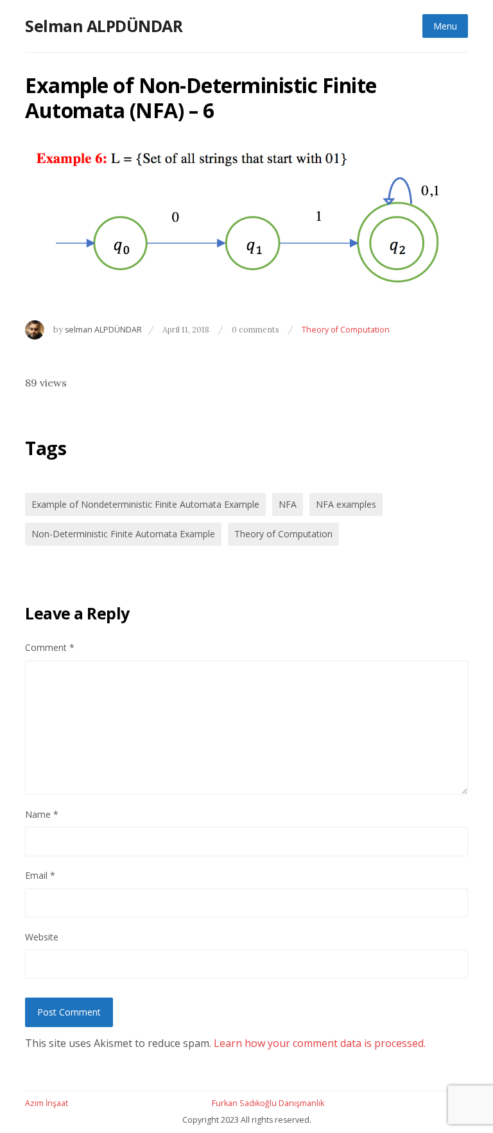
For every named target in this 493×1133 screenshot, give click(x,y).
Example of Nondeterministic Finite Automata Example (145, 504)
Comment (49, 647)
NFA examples (346, 504)
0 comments (256, 329)
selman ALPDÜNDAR (103, 329)
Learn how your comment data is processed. (320, 1043)
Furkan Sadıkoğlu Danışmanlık (268, 1103)
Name (41, 814)
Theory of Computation (346, 329)
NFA (288, 504)
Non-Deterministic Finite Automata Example (123, 534)
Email (40, 875)
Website (41, 937)
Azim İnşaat (46, 1103)
